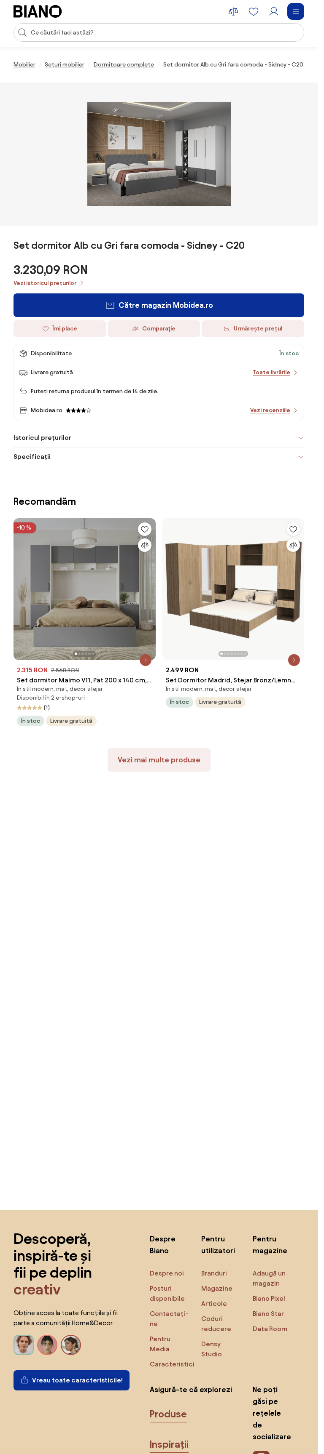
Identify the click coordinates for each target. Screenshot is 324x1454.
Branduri (214, 1273)
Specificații (32, 456)
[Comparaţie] (144, 545)
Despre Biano (163, 1244)
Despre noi (167, 1273)
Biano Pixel (269, 1298)
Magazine (216, 1288)
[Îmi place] (144, 529)
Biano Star (268, 1313)
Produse (168, 1414)
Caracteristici (172, 1364)
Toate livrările (271, 372)
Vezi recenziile (270, 410)
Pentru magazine (270, 1244)
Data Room (270, 1328)
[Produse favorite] (253, 11)
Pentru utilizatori (218, 1244)
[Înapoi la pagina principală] (38, 11)
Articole (214, 1303)
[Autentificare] (273, 11)
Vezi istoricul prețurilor (45, 283)
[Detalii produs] (145, 660)
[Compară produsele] (233, 11)
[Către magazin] (159, 154)
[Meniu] (295, 11)
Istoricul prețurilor (42, 437)
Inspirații (169, 1444)
